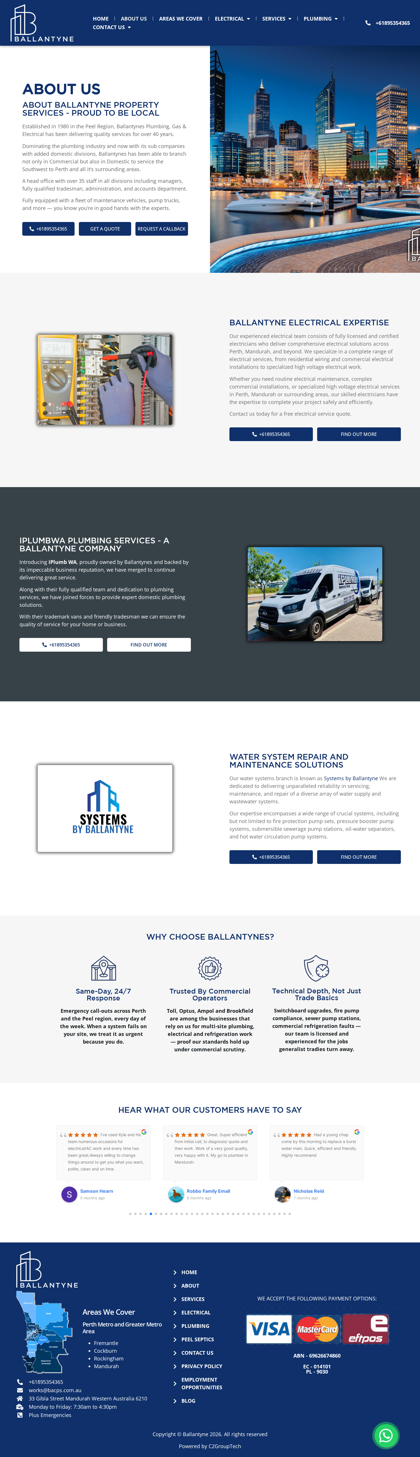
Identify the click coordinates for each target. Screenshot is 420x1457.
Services (273, 18)
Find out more (149, 645)
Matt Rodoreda (310, 1191)
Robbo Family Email (101, 1191)
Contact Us (109, 27)
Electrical (229, 18)
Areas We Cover (181, 18)
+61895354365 (51, 229)
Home (101, 18)
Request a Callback (161, 229)
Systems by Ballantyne (351, 778)
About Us (134, 18)
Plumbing (318, 18)
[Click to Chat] (386, 1435)
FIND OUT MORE (359, 434)
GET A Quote (105, 229)
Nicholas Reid (202, 1191)
